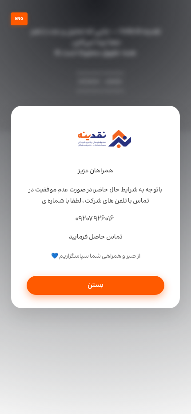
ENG (19, 19)
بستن (95, 285)
